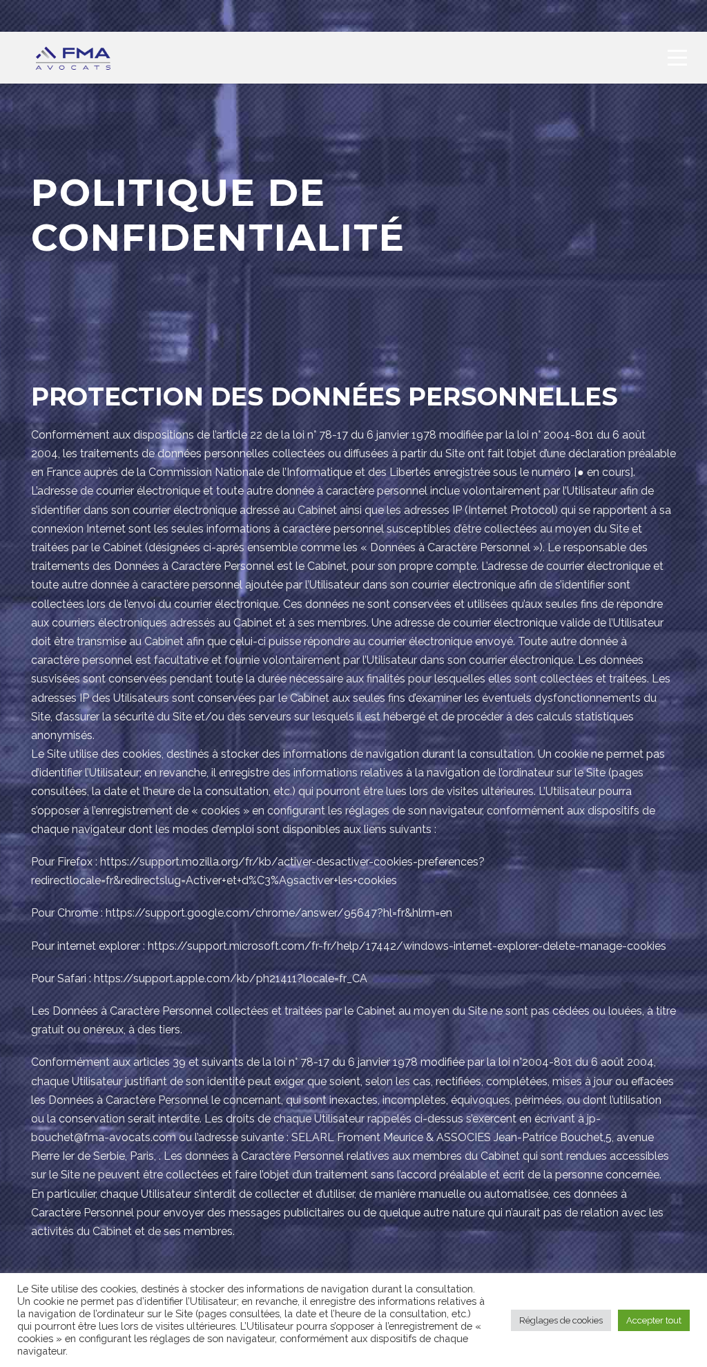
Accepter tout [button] (653, 1320)
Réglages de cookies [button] (561, 1320)
